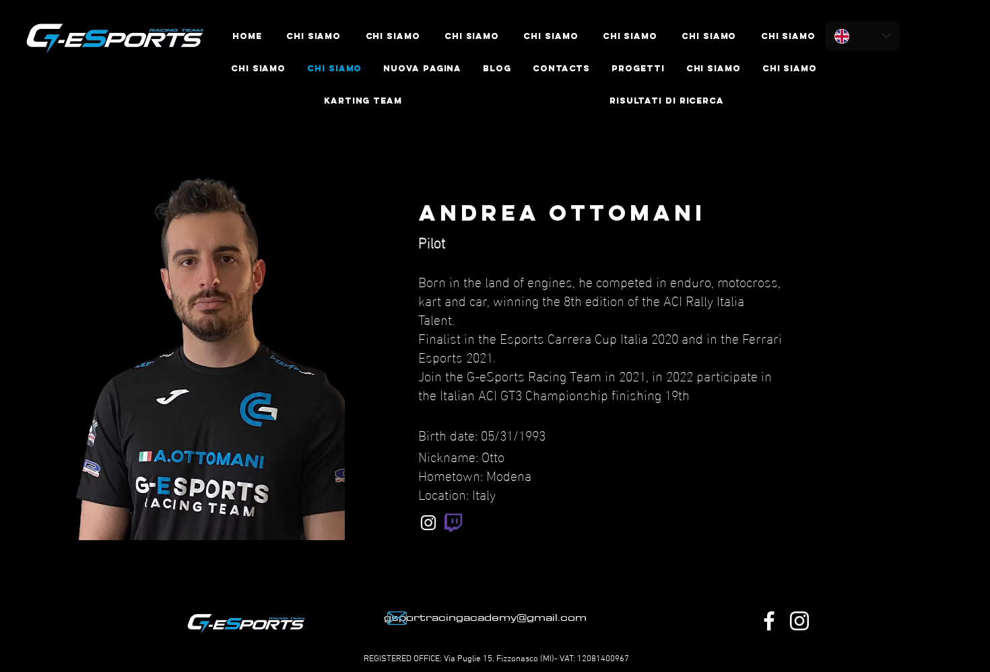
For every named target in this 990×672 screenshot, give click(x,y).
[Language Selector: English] (862, 36)
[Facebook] (769, 621)
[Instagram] (799, 621)
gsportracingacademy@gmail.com (485, 617)
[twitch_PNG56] (453, 523)
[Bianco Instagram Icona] (428, 523)
